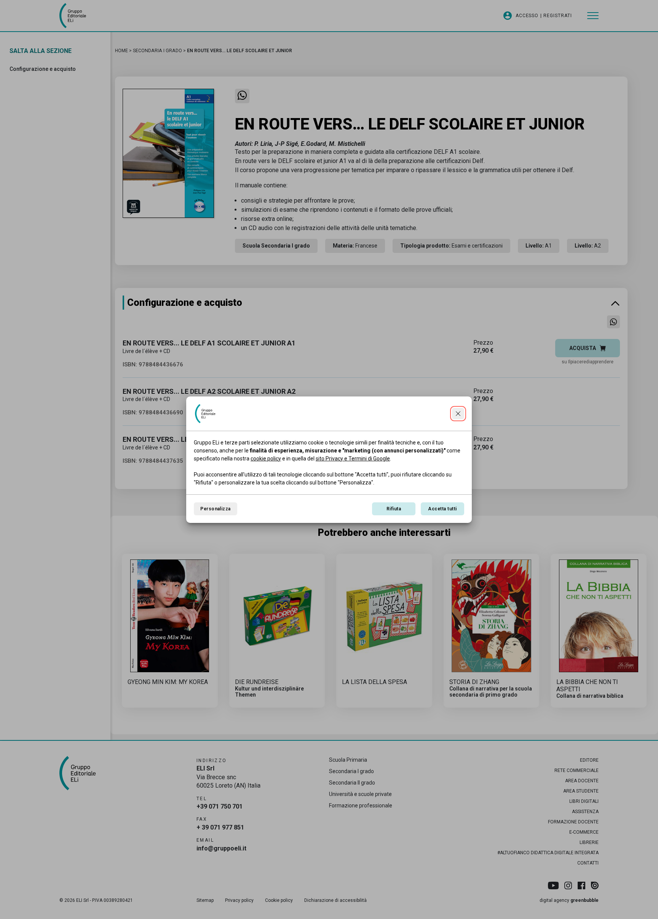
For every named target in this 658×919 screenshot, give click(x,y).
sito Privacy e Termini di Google (353, 459)
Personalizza (215, 508)
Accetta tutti (442, 508)
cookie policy (266, 459)
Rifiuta (393, 508)
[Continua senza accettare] (458, 413)
